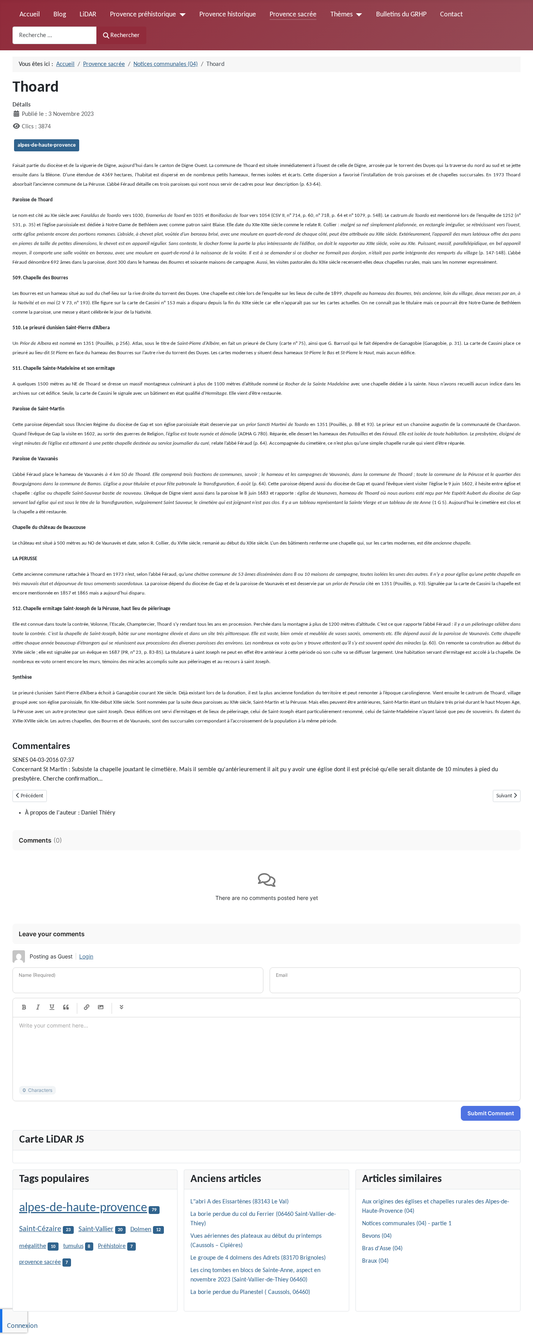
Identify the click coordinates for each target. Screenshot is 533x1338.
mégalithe (32, 1246)
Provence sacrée (293, 14)
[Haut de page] (519, 1323)
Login (86, 956)
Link (86, 1007)
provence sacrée (40, 1262)
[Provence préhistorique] (181, 15)
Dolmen (140, 1229)
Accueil (30, 14)
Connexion (22, 1326)
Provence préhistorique (143, 14)
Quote (66, 1007)
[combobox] (54, 35)
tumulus (73, 1246)
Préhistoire (112, 1246)
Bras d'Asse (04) (382, 1249)
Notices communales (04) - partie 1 (406, 1224)
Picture (100, 1007)
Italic (38, 1007)
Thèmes (341, 14)
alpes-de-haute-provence (47, 145)
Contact (451, 14)
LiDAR (88, 14)
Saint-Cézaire (40, 1229)
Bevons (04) (377, 1236)
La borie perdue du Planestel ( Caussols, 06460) (250, 1292)
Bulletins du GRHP (401, 14)
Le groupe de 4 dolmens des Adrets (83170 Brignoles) (258, 1258)
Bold (23, 1007)
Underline (52, 1007)
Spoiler (121, 1007)
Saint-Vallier (96, 1229)
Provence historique (227, 14)
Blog (59, 14)
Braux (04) (375, 1261)
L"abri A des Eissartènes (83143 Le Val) (239, 1202)
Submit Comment (490, 1113)
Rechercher (125, 35)
